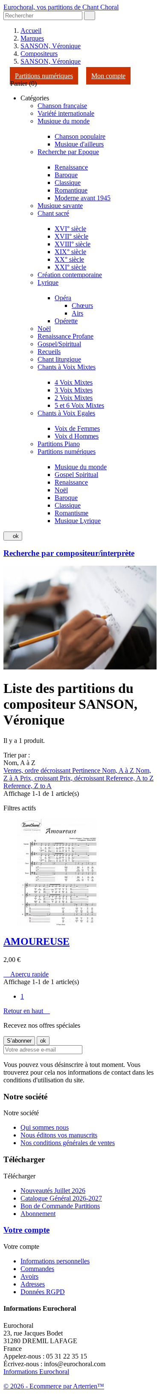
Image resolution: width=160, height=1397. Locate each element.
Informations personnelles (55, 1261)
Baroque (66, 174)
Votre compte (26, 1229)
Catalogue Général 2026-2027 (61, 1198)
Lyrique (48, 282)
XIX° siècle (70, 251)
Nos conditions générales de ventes (67, 1142)
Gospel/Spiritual (59, 344)
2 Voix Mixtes (74, 397)
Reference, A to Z (130, 778)
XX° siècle (69, 259)
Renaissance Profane (65, 336)
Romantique (71, 190)
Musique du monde (64, 121)
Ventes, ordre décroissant (37, 770)
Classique (68, 182)
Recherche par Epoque (68, 151)
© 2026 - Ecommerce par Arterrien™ (53, 1386)
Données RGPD (42, 1291)
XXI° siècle (70, 267)
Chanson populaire (80, 136)
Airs (77, 313)
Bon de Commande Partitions (60, 1206)
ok (13, 536)
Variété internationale (66, 113)
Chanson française (62, 105)
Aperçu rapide (26, 974)
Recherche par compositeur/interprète (68, 553)
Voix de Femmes (77, 428)
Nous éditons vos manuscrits (58, 1135)
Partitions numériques (44, 75)
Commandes (37, 1268)
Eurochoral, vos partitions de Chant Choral (61, 7)
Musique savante (60, 205)
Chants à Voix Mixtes (67, 367)
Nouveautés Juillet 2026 (52, 1190)
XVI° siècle (70, 228)
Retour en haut (26, 1010)
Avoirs (29, 1276)
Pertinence (87, 770)
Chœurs (82, 305)
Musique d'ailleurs (79, 144)
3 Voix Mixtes (74, 390)
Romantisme (71, 513)
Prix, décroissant (83, 778)
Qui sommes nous (44, 1127)
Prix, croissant (40, 778)
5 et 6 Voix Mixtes (79, 405)
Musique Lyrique (78, 520)
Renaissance (71, 167)
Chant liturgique (59, 359)
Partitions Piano (59, 443)
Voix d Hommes (77, 436)
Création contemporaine (70, 274)
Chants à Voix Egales (66, 413)
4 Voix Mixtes (74, 382)
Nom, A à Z (119, 770)
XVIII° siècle (72, 244)
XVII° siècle (71, 236)
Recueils (49, 351)
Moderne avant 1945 (83, 198)
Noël (44, 328)
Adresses (32, 1284)
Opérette (66, 320)
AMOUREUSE (36, 941)
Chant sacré (53, 213)
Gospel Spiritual (76, 474)
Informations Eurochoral (36, 1371)
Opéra (63, 297)
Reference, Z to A (27, 785)
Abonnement (37, 1213)
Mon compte (108, 75)
